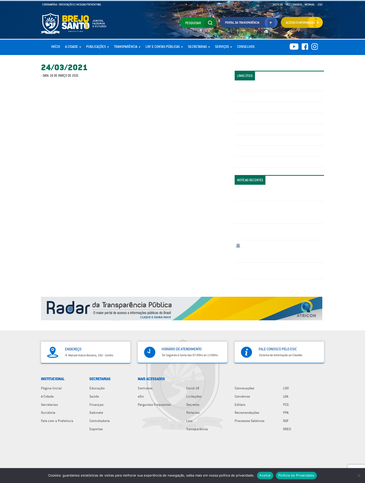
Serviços (222, 46)
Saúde (94, 396)
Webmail (310, 4)
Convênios (242, 396)
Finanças (96, 404)
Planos (241, 162)
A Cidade (72, 46)
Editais (240, 404)
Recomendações (247, 412)
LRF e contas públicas (163, 46)
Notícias (278, 4)
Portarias (193, 412)
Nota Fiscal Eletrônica (252, 129)
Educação (97, 388)
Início (55, 46)
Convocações (244, 388)
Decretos (192, 404)
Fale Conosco (294, 4)
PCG (286, 404)
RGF (286, 421)
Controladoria (99, 421)
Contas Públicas (248, 96)
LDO (286, 388)
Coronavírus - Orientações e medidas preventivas (71, 4)
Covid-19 (192, 388)
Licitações (243, 118)
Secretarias (198, 46)
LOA (285, 396)
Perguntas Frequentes (252, 140)
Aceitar (265, 475)
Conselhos (246, 46)
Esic (320, 4)
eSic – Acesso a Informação (256, 107)
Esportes (96, 429)
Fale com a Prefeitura (57, 421)
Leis (189, 421)
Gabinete (96, 412)
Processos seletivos (250, 151)
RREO (287, 429)
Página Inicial (51, 388)
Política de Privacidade (296, 475)
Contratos (145, 388)
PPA (286, 412)
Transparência (126, 46)
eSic (141, 396)
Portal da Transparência (253, 85)
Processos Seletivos (249, 421)
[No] (358, 475)
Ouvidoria (48, 412)
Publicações (96, 46)
